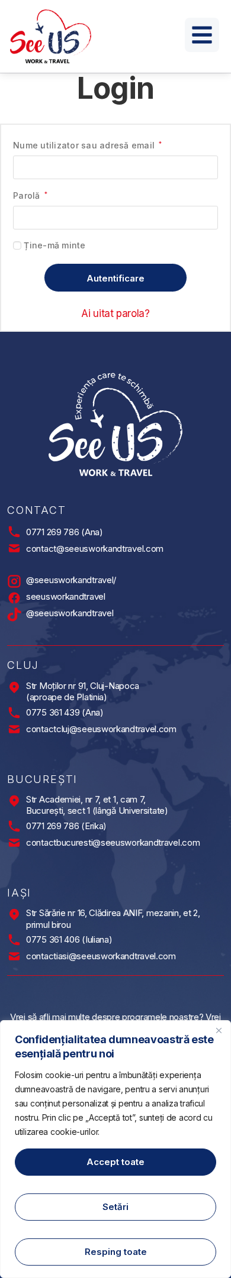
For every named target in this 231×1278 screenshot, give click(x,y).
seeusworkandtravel (65, 596)
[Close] (218, 1030)
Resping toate (116, 1251)
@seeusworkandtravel (69, 613)
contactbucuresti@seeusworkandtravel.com (113, 842)
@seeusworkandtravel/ (71, 579)
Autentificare (115, 278)
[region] (115, 1149)
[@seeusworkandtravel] (14, 614)
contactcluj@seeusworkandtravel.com (101, 729)
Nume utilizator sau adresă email (87, 144)
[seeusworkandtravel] (14, 598)
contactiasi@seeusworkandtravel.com (101, 956)
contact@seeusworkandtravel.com (94, 548)
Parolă (30, 194)
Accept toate (115, 1161)
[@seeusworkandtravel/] (14, 581)
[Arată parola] (203, 218)
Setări (115, 1206)
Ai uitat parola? (115, 313)
